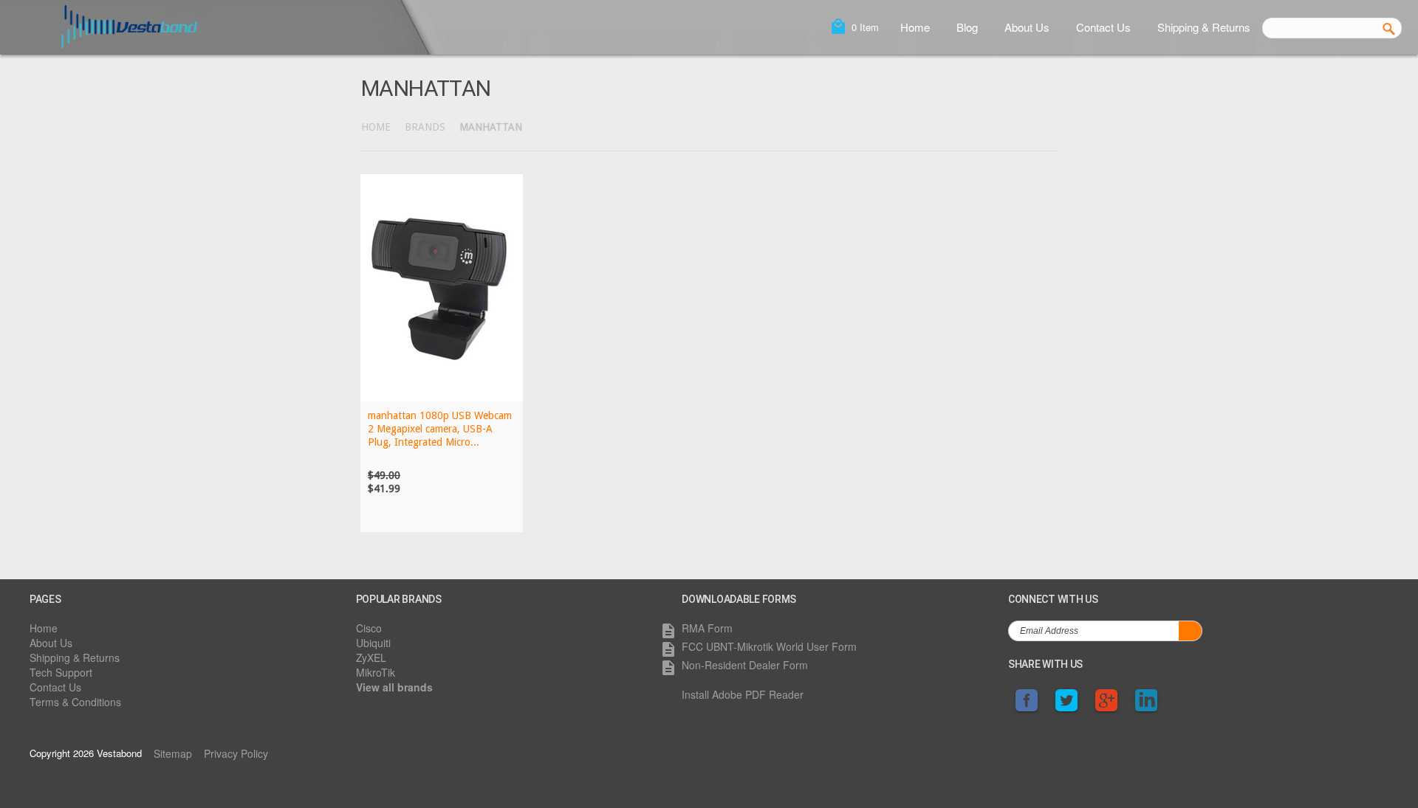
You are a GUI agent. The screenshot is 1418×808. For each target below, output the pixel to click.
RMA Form (707, 628)
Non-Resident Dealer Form (745, 664)
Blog (967, 27)
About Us (1026, 27)
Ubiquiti (373, 642)
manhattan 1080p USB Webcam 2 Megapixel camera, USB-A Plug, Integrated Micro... (440, 429)
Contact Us (1103, 27)
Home (915, 27)
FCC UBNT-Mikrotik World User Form (769, 646)
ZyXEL (371, 657)
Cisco (369, 628)
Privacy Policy (236, 753)
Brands (425, 127)
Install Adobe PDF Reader (743, 694)
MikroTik (375, 672)
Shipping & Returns (1203, 27)
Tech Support (61, 672)
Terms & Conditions (75, 701)
